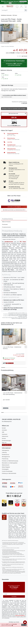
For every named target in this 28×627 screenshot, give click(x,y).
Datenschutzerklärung (19, 615)
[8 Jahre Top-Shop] (23, 503)
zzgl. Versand (24, 56)
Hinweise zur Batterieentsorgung (10, 460)
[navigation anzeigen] (3, 6)
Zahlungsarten (5, 450)
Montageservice (6, 456)
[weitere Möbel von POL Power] (14, 200)
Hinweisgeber (5, 469)
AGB (3, 432)
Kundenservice (5, 454)
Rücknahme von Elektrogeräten (9, 463)
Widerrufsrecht (5, 465)
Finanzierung (5, 458)
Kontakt (4, 428)
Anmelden (4, 430)
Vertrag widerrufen (7, 444)
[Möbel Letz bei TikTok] (20, 496)
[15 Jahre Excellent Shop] (4, 503)
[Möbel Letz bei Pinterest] (15, 496)
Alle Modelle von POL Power (14, 206)
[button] (17, 6)
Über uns (4, 442)
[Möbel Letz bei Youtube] (18, 496)
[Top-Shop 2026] (17, 503)
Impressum (4, 434)
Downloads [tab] (5, 224)
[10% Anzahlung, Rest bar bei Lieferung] (14, 483)
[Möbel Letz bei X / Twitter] (13, 496)
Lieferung (4, 452)
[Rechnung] (22, 487)
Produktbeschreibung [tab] (7, 219)
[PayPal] (22, 483)
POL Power (15, 15)
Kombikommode (9, 241)
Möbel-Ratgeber (6, 467)
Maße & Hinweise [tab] (6, 221)
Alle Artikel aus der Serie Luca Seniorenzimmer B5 (13, 209)
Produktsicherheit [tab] (6, 227)
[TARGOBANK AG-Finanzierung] (6, 487)
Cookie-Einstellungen (7, 471)
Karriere (4, 438)
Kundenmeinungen (6, 440)
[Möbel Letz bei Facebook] (8, 496)
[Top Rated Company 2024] (10, 503)
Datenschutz (5, 436)
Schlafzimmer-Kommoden (6, 15)
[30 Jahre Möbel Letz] (4, 517)
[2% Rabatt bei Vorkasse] (6, 483)
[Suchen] (25, 10)
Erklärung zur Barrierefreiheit (9, 473)
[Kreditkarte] (14, 487)
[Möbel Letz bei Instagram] (10, 496)
